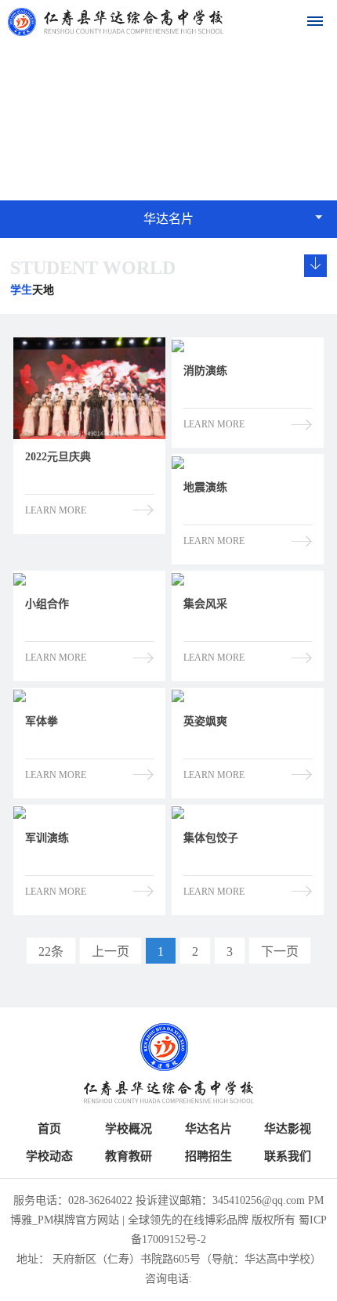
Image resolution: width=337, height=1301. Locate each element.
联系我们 (287, 1156)
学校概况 (128, 1129)
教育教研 (128, 1156)
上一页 (110, 951)
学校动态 (49, 1156)
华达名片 (208, 1129)
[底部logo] (168, 1063)
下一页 (280, 951)
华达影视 (287, 1129)
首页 (49, 1129)
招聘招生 (208, 1156)
